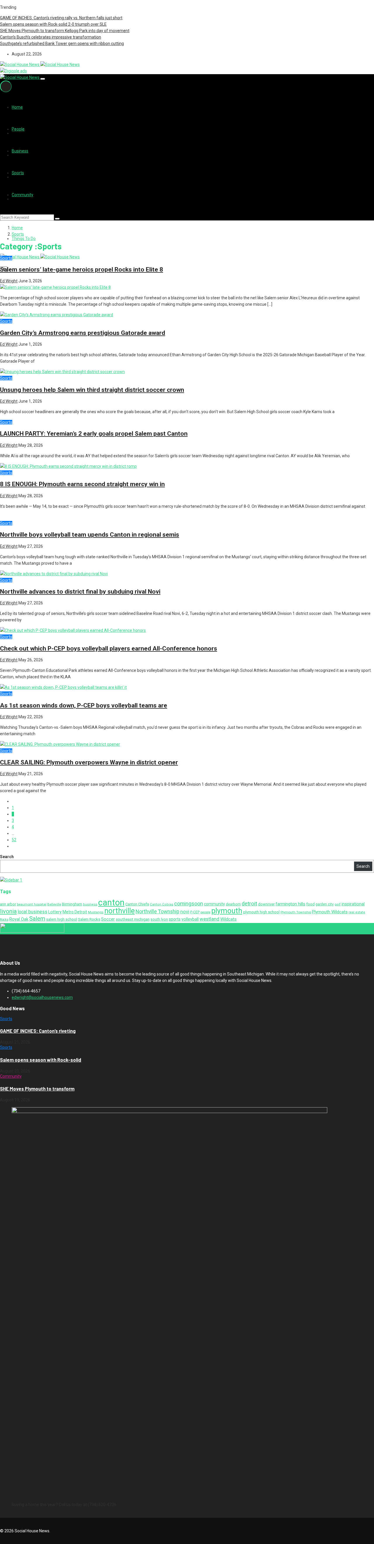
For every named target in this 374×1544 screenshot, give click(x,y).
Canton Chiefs (137, 904)
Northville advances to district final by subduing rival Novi (80, 591)
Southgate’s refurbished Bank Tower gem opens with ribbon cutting (62, 43)
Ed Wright (9, 281)
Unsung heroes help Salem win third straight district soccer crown (92, 389)
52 (14, 839)
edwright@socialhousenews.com (42, 997)
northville (119, 911)
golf (338, 904)
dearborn (233, 904)
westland (209, 919)
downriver (266, 904)
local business (32, 911)
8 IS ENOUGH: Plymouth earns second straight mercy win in (82, 484)
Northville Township (157, 911)
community (214, 904)
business (90, 904)
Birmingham (72, 904)
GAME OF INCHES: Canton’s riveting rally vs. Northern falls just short (61, 17)
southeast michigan (133, 919)
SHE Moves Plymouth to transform (37, 1088)
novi (184, 911)
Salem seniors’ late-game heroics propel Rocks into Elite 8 (81, 269)
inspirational (353, 904)
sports (175, 919)
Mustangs (95, 912)
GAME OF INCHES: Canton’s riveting (38, 1031)
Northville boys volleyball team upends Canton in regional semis (89, 534)
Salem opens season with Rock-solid (40, 1060)
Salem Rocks (89, 919)
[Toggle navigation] (42, 79)
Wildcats (228, 919)
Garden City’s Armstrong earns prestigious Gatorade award (82, 332)
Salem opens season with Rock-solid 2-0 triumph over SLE (53, 24)
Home (17, 107)
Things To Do (24, 238)
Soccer (108, 919)
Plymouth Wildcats (330, 911)
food (310, 904)
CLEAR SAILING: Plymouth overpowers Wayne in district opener (89, 762)
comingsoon (188, 904)
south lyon (159, 919)
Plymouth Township (295, 912)
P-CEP (195, 912)
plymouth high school (261, 912)
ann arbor (8, 904)
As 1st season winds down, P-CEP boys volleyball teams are (83, 705)
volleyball (190, 919)
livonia (8, 911)
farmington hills (290, 904)
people (205, 912)
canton (111, 902)
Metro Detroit (75, 912)
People (18, 129)
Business (20, 151)
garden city (325, 904)
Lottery (55, 912)
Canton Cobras (161, 904)
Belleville (54, 904)
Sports (18, 173)
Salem (37, 918)
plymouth (226, 911)
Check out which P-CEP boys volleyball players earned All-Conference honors (108, 648)
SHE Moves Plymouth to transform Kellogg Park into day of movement (64, 30)
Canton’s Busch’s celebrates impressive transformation (50, 37)
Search (7, 856)
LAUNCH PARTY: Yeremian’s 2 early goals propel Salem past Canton (94, 433)
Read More (46, 361)
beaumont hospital (31, 904)
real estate (357, 912)
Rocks (4, 919)
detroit (249, 903)
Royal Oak (18, 919)
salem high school (61, 919)
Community (22, 194)
